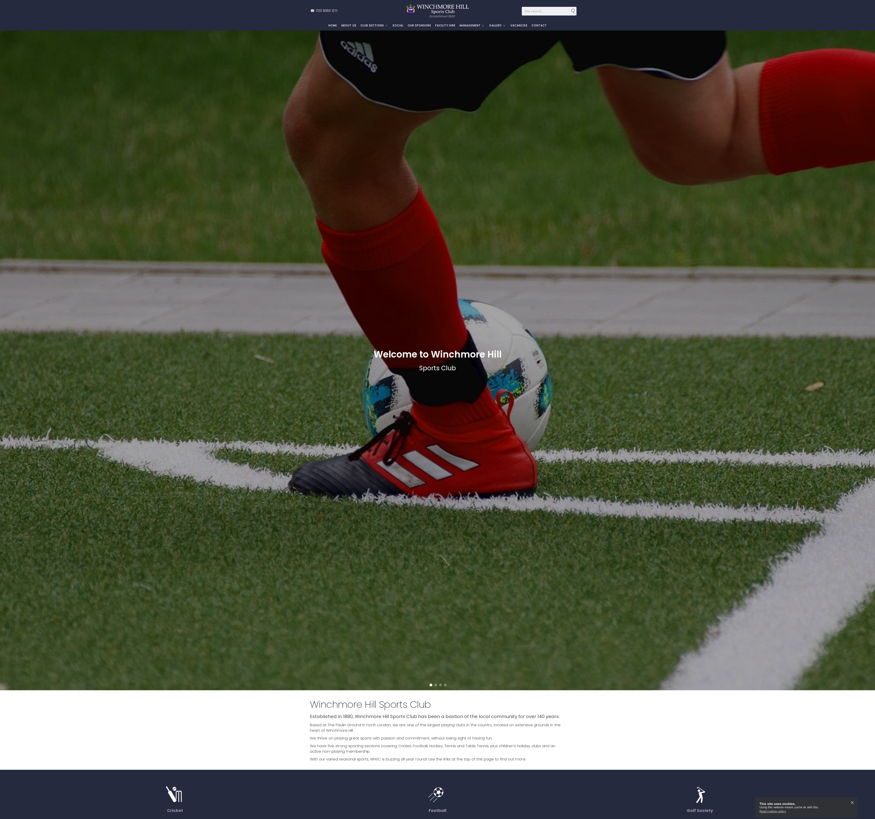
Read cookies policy (772, 811)
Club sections (372, 25)
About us (348, 25)
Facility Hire (445, 25)
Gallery (495, 25)
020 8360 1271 (323, 10)
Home (332, 25)
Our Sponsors (419, 25)
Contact (539, 25)
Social (398, 25)
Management (470, 25)
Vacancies (519, 25)
